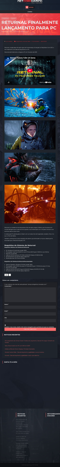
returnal (25, 41)
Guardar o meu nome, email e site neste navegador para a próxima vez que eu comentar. (29, 327)
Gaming (13, 18)
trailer (28, 41)
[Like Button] (6, 275)
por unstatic (9, 41)
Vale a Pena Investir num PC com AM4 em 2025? (17, 345)
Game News (5, 18)
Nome (6, 304)
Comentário (8, 286)
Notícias (3, 31)
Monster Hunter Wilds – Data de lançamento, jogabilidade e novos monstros (24, 352)
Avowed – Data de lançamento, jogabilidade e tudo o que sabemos (22, 355)
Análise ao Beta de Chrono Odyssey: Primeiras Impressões (20, 349)
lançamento (19, 41)
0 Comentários (35, 41)
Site (5, 317)
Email (6, 311)
